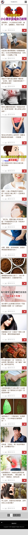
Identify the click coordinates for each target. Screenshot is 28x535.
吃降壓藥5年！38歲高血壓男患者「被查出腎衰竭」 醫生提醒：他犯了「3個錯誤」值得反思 (13, 475)
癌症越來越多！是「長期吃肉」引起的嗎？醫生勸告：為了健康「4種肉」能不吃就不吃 (13, 362)
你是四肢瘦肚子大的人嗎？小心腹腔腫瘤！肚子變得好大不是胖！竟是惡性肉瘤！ (13, 390)
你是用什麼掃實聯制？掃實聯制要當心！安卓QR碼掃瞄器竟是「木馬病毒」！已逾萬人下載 (13, 53)
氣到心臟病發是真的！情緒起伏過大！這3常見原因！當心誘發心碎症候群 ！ (13, 109)
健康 (6, 30)
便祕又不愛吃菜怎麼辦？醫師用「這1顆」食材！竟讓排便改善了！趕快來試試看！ (13, 81)
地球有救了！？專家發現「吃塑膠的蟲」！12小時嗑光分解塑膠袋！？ (13, 418)
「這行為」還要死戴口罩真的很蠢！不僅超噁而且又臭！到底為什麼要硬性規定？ (13, 221)
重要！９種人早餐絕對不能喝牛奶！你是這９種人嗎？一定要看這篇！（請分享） (13, 193)
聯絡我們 (14, 523)
